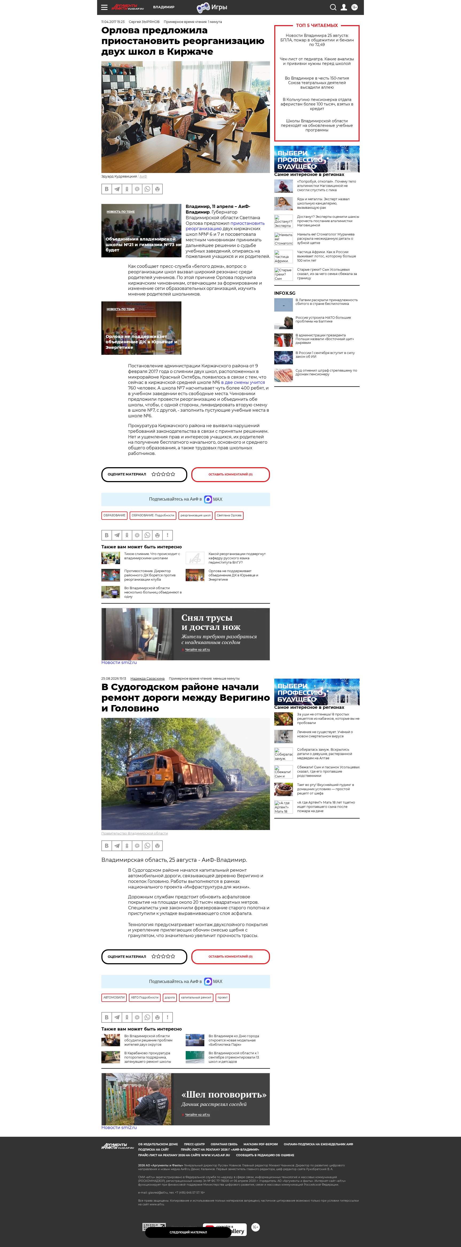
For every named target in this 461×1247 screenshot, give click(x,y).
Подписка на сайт (153, 1149)
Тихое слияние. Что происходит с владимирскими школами (152, 556)
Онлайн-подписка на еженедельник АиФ (318, 1144)
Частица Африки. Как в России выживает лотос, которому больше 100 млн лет (326, 256)
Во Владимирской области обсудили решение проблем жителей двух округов (148, 1040)
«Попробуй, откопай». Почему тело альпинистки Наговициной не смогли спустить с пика (326, 185)
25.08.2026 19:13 (113, 678)
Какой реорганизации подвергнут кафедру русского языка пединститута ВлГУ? (237, 558)
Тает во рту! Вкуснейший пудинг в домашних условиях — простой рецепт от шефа (325, 789)
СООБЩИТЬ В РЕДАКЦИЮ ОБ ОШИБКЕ (265, 1155)
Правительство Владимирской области (134, 833)
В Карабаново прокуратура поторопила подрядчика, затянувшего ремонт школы (147, 1057)
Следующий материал (188, 1232)
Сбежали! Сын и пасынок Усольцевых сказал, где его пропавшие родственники (328, 771)
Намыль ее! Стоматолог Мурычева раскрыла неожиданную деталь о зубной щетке (326, 238)
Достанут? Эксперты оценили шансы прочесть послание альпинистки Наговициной (328, 221)
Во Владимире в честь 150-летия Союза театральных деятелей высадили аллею (317, 83)
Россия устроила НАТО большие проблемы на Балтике (323, 319)
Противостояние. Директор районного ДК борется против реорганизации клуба (150, 575)
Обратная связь (224, 1144)
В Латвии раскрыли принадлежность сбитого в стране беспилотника (327, 302)
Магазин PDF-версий (261, 1144)
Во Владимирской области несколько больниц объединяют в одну (153, 592)
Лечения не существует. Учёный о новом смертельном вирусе (325, 734)
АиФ (143, 176)
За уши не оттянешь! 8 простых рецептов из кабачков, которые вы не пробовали (328, 718)
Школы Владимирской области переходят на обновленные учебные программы (317, 125)
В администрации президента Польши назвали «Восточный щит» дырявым (325, 339)
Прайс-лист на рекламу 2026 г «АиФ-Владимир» (220, 1149)
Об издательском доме (158, 1144)
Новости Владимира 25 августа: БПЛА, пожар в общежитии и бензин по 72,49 (317, 40)
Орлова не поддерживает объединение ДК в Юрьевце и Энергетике (233, 575)
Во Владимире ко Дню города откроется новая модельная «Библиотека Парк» (234, 1040)
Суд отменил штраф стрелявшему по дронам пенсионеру (326, 372)
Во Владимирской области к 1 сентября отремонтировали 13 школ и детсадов (234, 1057)
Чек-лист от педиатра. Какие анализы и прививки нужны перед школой (317, 61)
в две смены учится (243, 382)
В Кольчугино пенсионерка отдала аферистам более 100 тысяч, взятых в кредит (317, 104)
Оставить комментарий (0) (231, 474)
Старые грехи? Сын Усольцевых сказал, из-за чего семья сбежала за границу (327, 274)
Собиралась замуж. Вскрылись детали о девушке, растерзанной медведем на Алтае (324, 754)
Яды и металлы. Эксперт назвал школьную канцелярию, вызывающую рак (323, 203)
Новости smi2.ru (119, 662)
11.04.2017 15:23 (113, 22)
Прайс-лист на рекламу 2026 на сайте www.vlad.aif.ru (184, 1155)
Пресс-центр (194, 1144)
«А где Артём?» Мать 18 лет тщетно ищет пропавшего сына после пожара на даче (326, 806)
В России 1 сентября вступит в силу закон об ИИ (325, 355)
